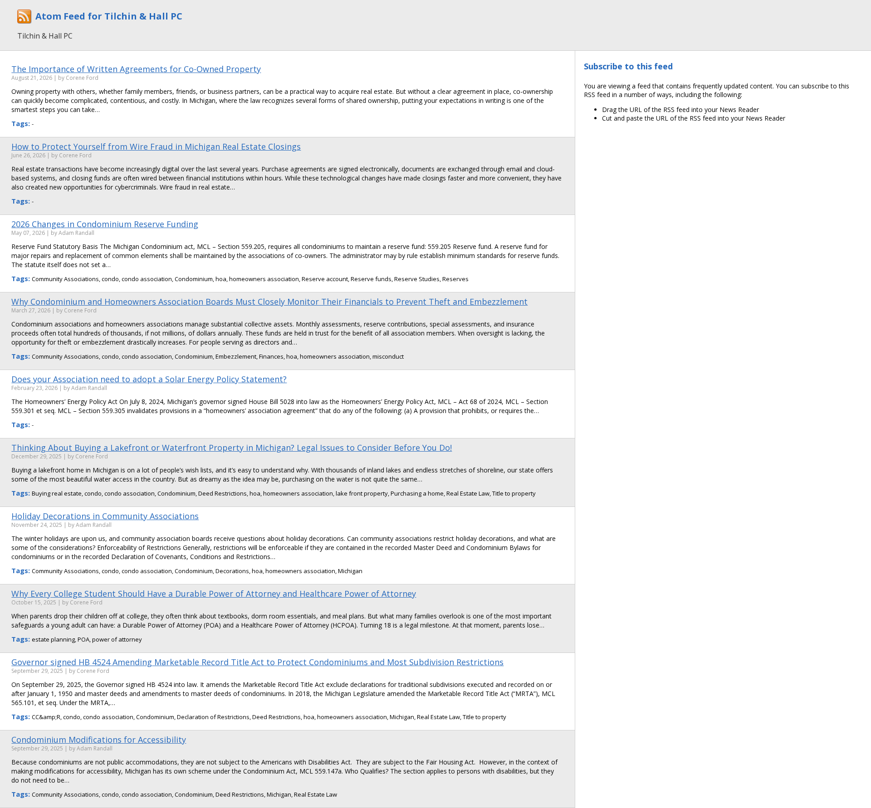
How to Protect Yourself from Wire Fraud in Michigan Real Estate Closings (156, 146)
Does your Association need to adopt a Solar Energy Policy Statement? (149, 379)
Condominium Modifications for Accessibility (98, 739)
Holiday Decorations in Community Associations (105, 516)
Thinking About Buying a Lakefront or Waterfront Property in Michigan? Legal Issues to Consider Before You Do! (231, 447)
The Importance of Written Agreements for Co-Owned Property (136, 68)
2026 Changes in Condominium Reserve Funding (104, 224)
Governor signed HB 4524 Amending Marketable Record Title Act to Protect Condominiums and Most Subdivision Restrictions (257, 662)
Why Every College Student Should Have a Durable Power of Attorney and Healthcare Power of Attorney (213, 593)
